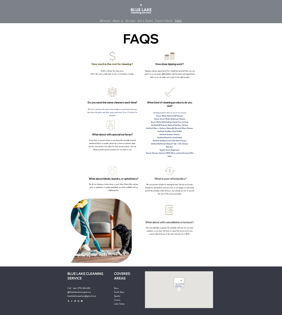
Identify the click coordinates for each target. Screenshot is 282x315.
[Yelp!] (68, 301)
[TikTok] (75, 301)
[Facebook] (82, 301)
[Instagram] (78, 301)
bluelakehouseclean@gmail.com (81, 296)
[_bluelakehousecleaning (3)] (72, 301)
